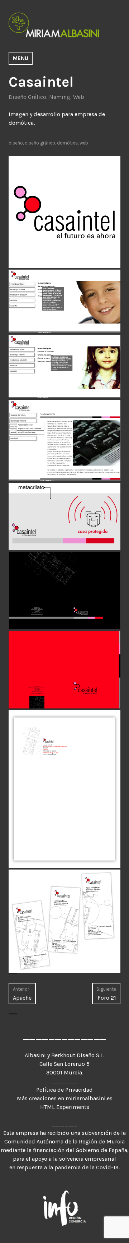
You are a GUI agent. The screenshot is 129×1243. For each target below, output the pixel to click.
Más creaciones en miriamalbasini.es (65, 1098)
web (84, 143)
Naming (59, 96)
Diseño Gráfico (27, 96)
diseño (16, 143)
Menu (20, 58)
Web (78, 96)
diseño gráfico (40, 143)
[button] (64, 212)
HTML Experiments (64, 1107)
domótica (67, 143)
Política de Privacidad (64, 1089)
